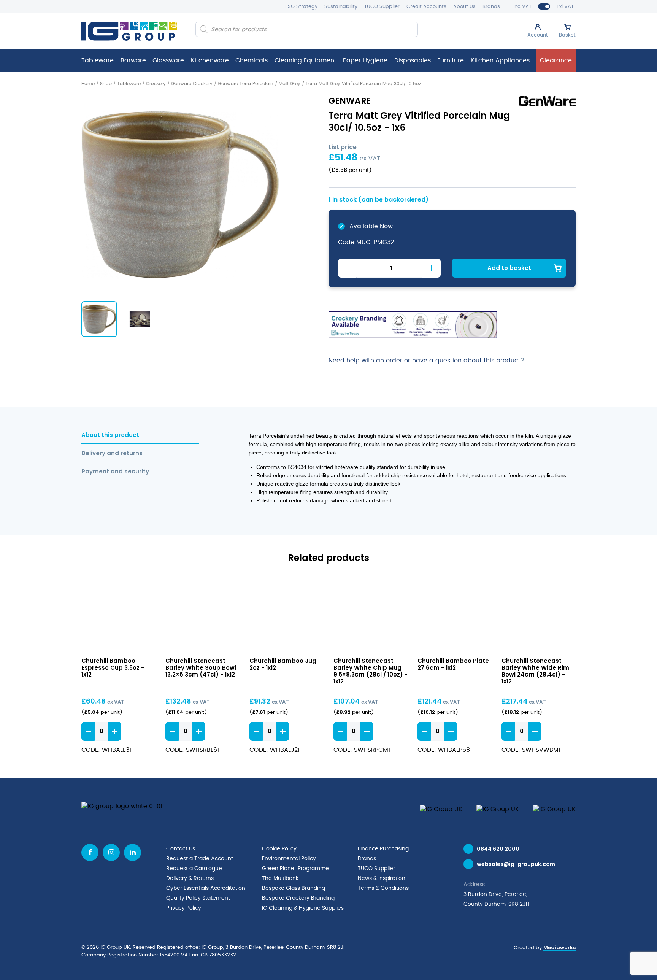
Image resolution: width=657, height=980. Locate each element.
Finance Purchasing (383, 848)
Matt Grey (289, 83)
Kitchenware (210, 60)
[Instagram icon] (111, 852)
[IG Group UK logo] (129, 31)
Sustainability (340, 6)
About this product (110, 435)
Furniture (450, 60)
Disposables (412, 60)
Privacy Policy (183, 908)
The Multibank (280, 878)
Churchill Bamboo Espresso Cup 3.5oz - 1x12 (112, 667)
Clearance (556, 60)
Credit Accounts (426, 6)
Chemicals (251, 60)
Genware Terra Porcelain (245, 83)
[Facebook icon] (89, 852)
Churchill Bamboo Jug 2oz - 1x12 (282, 664)
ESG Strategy (301, 6)
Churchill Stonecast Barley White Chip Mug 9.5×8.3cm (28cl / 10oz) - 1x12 (370, 671)
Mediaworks (559, 947)
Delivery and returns (112, 453)
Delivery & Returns (190, 878)
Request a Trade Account (199, 858)
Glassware (168, 60)
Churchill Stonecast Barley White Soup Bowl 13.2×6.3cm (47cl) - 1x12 (200, 667)
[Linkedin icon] (132, 852)
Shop (106, 83)
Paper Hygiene (365, 60)
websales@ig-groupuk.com (516, 864)
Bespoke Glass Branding (293, 888)
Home (88, 83)
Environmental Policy (289, 858)
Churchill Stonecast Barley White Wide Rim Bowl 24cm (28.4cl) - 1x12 (535, 671)
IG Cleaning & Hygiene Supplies (303, 908)
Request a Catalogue (194, 868)
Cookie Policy (279, 848)
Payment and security (115, 471)
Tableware (97, 60)
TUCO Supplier (382, 6)
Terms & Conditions (383, 888)
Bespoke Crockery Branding (298, 898)
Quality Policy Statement (198, 898)
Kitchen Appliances (500, 60)
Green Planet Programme (295, 868)
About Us (464, 6)
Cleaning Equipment (305, 60)
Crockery (156, 83)
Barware (133, 60)
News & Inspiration (381, 878)
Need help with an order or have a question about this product (424, 360)
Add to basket (509, 268)
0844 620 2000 (498, 849)
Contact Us (180, 848)
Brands (491, 6)
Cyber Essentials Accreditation (205, 888)
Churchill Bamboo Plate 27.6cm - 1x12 (453, 664)
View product (118, 614)
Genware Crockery (192, 83)
